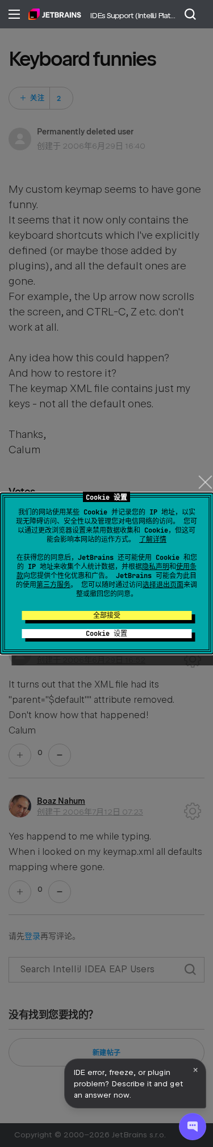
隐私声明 (155, 566)
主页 (54, 14)
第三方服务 (53, 584)
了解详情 (152, 539)
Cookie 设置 (106, 633)
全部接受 (106, 615)
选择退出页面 (163, 584)
